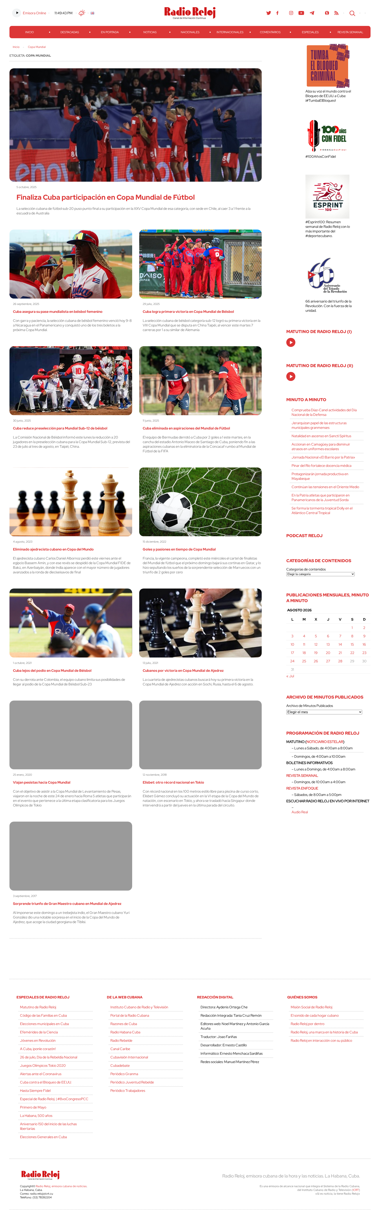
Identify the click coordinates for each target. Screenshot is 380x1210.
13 (328, 644)
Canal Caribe (120, 1049)
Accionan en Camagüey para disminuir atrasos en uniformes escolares (321, 446)
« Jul (290, 676)
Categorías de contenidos (306, 569)
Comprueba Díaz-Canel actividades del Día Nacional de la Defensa (324, 412)
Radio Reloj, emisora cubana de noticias (61, 1186)
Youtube (301, 13)
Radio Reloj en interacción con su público (321, 1040)
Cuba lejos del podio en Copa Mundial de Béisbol (52, 670)
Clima (82, 13)
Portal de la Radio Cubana (129, 1015)
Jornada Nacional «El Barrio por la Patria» (323, 457)
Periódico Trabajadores (127, 1090)
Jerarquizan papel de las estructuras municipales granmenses (319, 425)
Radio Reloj (190, 13)
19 (316, 652)
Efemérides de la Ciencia (39, 1032)
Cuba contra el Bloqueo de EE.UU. (45, 1082)
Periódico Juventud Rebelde (132, 1082)
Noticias (150, 32)
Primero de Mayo (33, 1107)
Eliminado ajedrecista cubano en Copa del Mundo (53, 549)
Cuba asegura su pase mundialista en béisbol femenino (57, 311)
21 (340, 652)
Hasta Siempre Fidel (35, 1090)
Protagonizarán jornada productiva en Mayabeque (320, 476)
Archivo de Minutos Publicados (309, 705)
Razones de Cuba (123, 1024)
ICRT (356, 1190)
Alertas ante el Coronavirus (40, 1074)
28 (340, 661)
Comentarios (270, 32)
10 (292, 644)
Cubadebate (120, 1065)
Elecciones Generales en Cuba (43, 1137)
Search (351, 12)
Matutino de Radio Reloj (38, 1007)
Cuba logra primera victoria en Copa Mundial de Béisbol (188, 311)
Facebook (277, 13)
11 (304, 644)
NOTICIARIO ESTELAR (325, 741)
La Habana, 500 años (36, 1115)
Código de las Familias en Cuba (43, 1015)
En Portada (110, 32)
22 (352, 652)
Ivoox (327, 13)
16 (364, 644)
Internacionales (230, 32)
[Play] (291, 343)
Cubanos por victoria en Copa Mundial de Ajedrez (183, 670)
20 (328, 652)
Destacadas (69, 32)
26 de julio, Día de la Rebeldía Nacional (48, 1057)
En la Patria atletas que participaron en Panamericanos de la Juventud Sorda (321, 497)
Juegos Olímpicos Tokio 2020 (43, 1065)
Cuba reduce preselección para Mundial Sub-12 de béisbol (60, 428)
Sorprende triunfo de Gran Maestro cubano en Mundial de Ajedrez (67, 903)
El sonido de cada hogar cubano (315, 1015)
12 (316, 644)
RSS (336, 13)
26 (316, 661)
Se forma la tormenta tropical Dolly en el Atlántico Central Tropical (322, 510)
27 (328, 661)
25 (304, 661)
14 (340, 644)
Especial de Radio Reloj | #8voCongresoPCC (54, 1099)
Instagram (291, 13)
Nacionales (190, 32)
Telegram (312, 13)
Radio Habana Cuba (125, 1032)
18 (304, 652)
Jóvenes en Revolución (38, 1040)
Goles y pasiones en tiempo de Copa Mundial (179, 549)
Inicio (29, 32)
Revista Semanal (350, 32)
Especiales (310, 32)
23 (364, 652)
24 (292, 661)
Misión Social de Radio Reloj (311, 1007)
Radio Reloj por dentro (307, 1024)
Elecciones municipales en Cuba (44, 1024)
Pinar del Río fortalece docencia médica (321, 465)
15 (352, 644)
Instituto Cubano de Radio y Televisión (139, 1007)
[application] (290, 342)
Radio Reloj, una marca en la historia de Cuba (324, 1032)
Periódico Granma (124, 1074)
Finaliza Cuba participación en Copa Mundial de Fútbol (105, 197)
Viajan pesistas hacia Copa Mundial (41, 782)
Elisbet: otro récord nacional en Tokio (173, 782)
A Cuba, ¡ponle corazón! (38, 1049)
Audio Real (300, 812)
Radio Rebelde (121, 1040)
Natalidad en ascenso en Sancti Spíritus (321, 436)
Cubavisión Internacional (129, 1057)
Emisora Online (34, 13)
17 (292, 652)
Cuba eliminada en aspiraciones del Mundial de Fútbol (186, 428)
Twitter (268, 13)
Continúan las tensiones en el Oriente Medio (325, 487)
